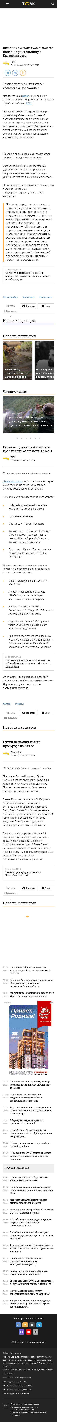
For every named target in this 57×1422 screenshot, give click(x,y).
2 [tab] (21, 438)
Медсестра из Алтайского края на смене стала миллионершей (28, 1201)
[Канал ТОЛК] (45, 306)
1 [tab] (17, 438)
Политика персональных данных (25, 1404)
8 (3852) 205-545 (14, 1385)
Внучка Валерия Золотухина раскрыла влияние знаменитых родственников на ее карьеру (31, 1110)
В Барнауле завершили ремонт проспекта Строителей (27, 1122)
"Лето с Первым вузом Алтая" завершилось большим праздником (30, 1292)
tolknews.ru (15, 1353)
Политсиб (15, 755)
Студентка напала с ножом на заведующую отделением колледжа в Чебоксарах (27, 276)
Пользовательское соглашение (24, 1407)
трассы (19, 704)
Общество (15, 460)
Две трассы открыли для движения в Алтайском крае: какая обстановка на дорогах (28, 663)
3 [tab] (26, 438)
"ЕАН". (29, 103)
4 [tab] (30, 438)
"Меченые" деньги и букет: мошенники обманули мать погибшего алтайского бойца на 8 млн (31, 983)
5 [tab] (35, 438)
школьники (45, 297)
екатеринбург (10, 297)
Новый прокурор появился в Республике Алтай (23, 873)
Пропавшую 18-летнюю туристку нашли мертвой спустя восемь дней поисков (29, 421)
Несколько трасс (12, 481)
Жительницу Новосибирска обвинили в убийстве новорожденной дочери (32, 994)
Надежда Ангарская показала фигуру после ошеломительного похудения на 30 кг (31, 1189)
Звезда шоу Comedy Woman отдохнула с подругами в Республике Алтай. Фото (31, 1282)
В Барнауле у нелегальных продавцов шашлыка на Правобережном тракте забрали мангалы (30, 1303)
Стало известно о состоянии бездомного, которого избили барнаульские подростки (26, 1097)
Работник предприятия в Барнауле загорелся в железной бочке (29, 1272)
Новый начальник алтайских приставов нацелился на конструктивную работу (26, 1261)
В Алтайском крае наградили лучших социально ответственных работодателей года (30, 1222)
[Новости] (28, 306)
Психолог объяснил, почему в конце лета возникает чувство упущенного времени (30, 1084)
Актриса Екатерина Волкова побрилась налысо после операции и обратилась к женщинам (31, 1248)
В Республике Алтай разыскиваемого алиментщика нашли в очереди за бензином (30, 1155)
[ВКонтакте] (15, 72)
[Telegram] (7, 72)
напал (25, 96)
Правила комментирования (22, 1410)
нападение (29, 297)
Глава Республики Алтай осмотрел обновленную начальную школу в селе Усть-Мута (31, 1235)
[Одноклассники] (22, 72)
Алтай (6, 704)
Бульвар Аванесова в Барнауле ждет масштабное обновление (30, 1179)
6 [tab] (39, 438)
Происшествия (17, 65)
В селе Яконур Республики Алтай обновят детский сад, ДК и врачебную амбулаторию (31, 1133)
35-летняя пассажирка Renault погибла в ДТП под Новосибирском (31, 1211)
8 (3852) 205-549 (14, 1389)
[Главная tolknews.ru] (28, 4)
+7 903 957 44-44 (14, 1378)
